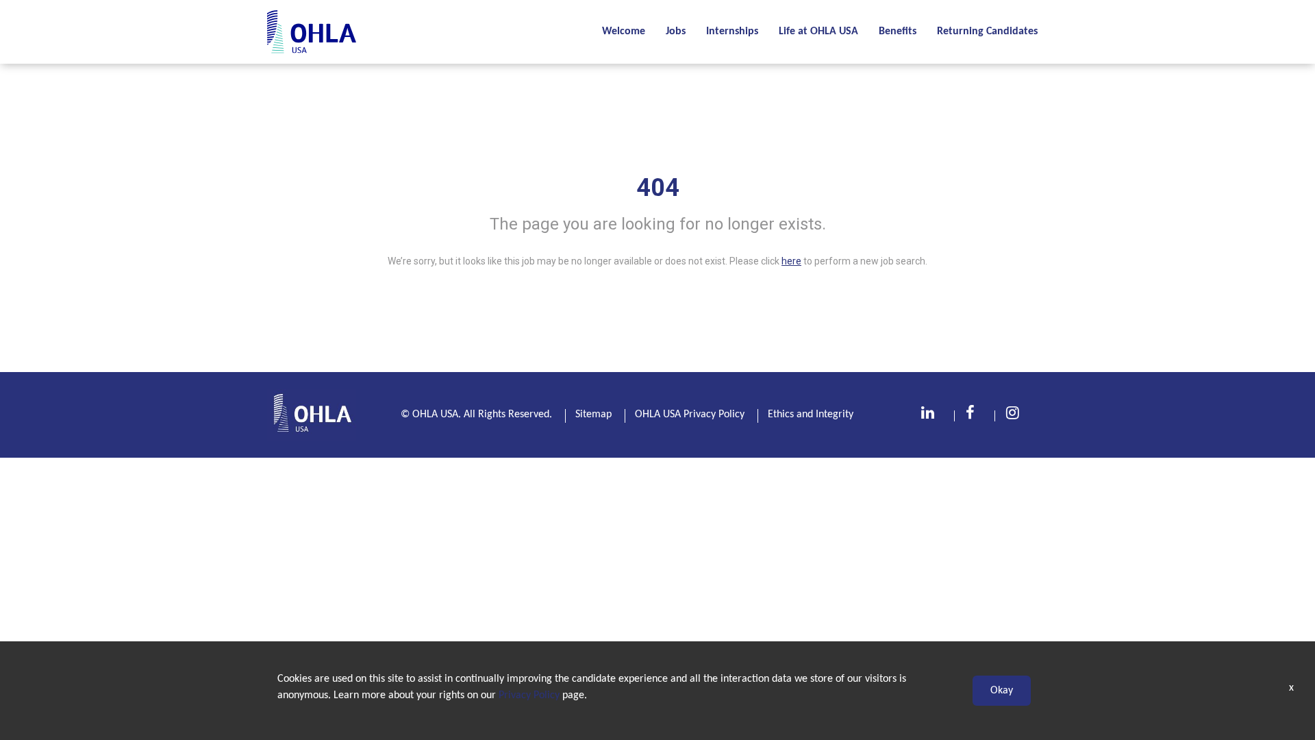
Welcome (623, 31)
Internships (732, 31)
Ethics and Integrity (810, 414)
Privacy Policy (529, 695)
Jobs (676, 31)
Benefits (897, 31)
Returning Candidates (987, 31)
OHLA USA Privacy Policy (689, 414)
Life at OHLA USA (818, 31)
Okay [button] (1001, 690)
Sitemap (593, 414)
